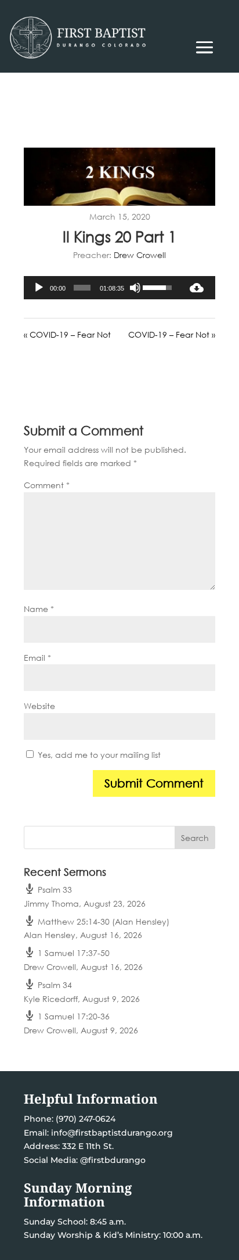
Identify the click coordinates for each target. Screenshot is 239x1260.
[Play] (39, 287)
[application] (101, 287)
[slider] (82, 288)
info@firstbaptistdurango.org (112, 1132)
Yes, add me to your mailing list (98, 754)
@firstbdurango (113, 1160)
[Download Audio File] (196, 287)
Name (39, 608)
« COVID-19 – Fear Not (67, 334)
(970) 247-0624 (84, 1119)
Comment (47, 485)
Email (37, 657)
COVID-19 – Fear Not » (171, 334)
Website (39, 705)
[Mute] (135, 287)
